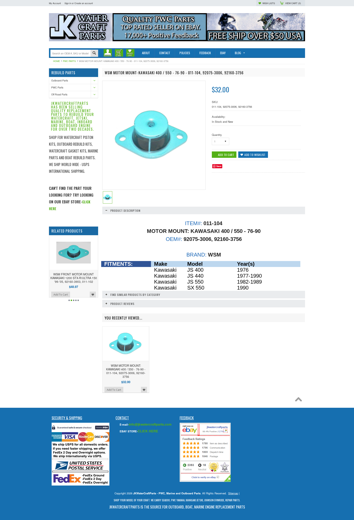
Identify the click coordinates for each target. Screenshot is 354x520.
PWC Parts (69, 61)
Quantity (217, 135)
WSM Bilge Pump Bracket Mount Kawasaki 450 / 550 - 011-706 (78, 276)
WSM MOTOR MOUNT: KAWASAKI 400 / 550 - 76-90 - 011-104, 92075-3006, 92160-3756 (125, 371)
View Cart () (293, 3)
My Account (55, 3)
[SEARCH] (94, 53)
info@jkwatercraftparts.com (150, 424)
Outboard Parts (59, 80)
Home (56, 61)
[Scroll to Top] (299, 400)
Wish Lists (268, 3)
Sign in (68, 3)
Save (218, 166)
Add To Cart (65, 291)
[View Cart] (119, 52)
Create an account (83, 3)
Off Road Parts (59, 94)
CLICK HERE (148, 431)
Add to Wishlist (97, 291)
